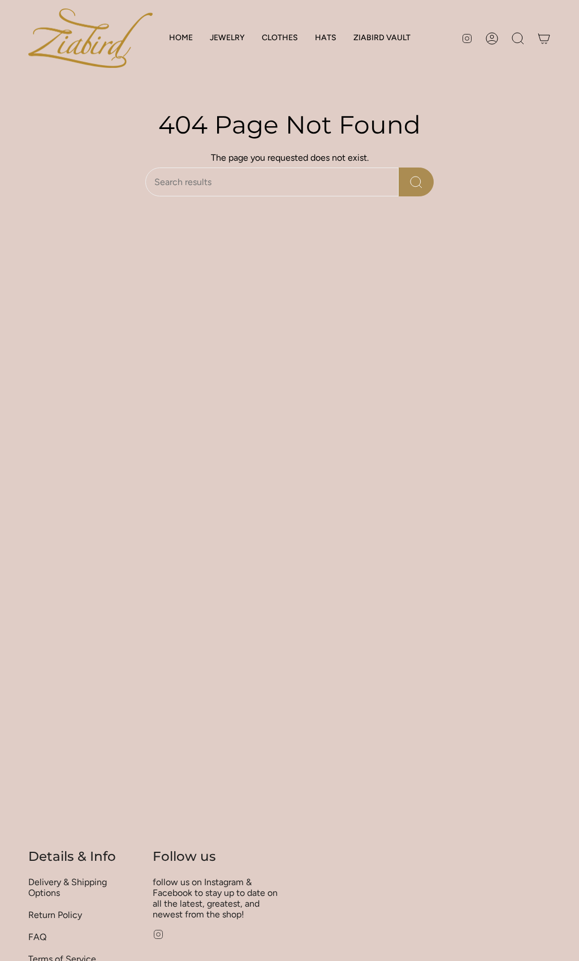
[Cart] (544, 38)
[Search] (416, 182)
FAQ (37, 937)
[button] (227, 38)
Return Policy (55, 914)
